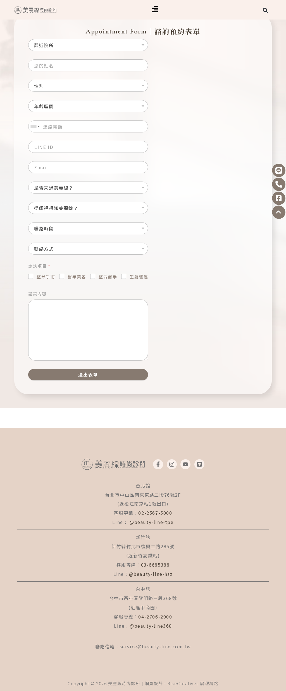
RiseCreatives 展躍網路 (192, 683)
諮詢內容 (37, 293)
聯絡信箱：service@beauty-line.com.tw (143, 646)
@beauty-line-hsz (151, 574)
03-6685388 (155, 564)
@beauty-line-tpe (152, 522)
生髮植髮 (139, 276)
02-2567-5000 (155, 512)
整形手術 (46, 276)
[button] (155, 10)
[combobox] (34, 126)
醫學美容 (77, 276)
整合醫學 (108, 276)
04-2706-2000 (155, 616)
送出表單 (88, 374)
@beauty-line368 (151, 625)
